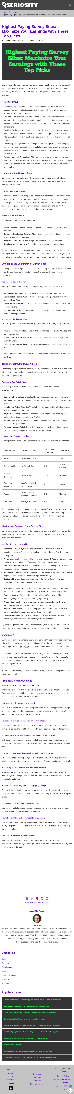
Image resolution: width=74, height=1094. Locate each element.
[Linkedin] (42, 898)
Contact (10, 1076)
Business (20, 40)
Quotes (5, 971)
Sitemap (10, 1083)
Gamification (7, 967)
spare (40, 531)
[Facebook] (27, 898)
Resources (10, 1080)
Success (5, 983)
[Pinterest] (37, 898)
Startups (5, 979)
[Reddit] (47, 898)
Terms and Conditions (63, 1079)
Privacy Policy (63, 1076)
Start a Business (9, 975)
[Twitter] (32, 898)
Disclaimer (63, 1083)
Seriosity (11, 1069)
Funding (5, 963)
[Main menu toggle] (70, 5)
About (10, 1073)
